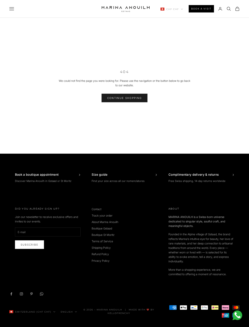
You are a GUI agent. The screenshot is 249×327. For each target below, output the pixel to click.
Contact (96, 209)
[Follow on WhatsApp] (42, 294)
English (67, 311)
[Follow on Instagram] (21, 294)
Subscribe (29, 244)
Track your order (102, 215)
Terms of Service (102, 241)
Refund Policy (100, 254)
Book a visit (201, 8)
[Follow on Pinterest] (31, 294)
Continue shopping (124, 98)
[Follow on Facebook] (11, 294)
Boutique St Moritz (103, 234)
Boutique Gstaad (102, 228)
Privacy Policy (101, 260)
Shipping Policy (101, 247)
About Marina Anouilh (105, 222)
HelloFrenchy (119, 313)
